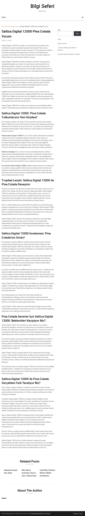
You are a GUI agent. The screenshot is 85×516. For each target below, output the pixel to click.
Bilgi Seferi (42, 6)
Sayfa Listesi (62, 43)
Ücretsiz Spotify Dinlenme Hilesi (69, 54)
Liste (59, 39)
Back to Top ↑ (78, 514)
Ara (59, 30)
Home (4, 26)
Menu (4, 17)
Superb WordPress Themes (40, 514)
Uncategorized (13, 26)
